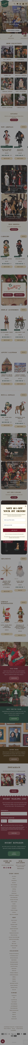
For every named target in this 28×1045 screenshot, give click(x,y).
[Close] (25, 506)
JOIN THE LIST (14, 530)
